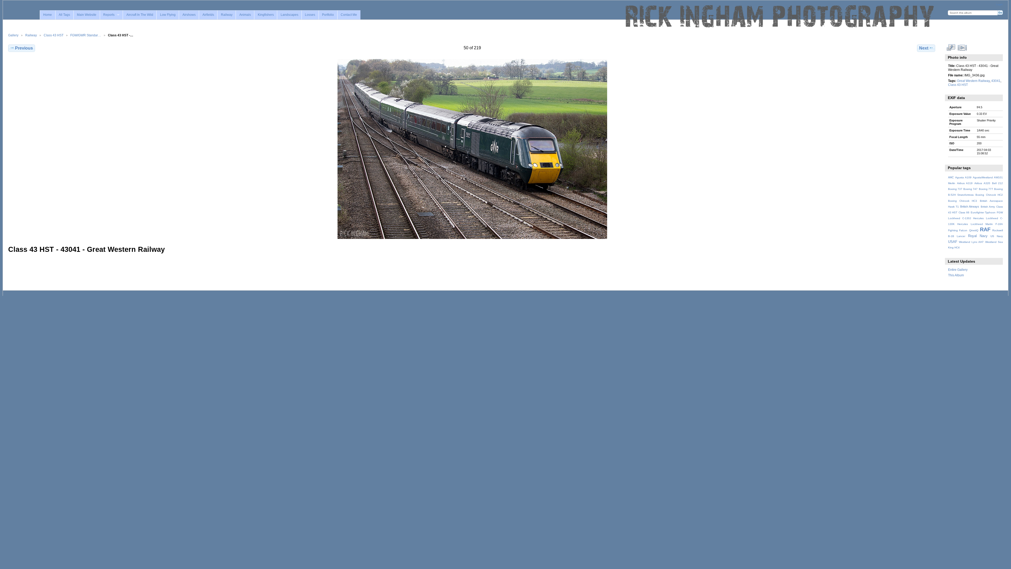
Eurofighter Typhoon (983, 212)
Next (923, 48)
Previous (24, 48)
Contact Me (349, 15)
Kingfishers (266, 15)
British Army (988, 206)
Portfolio (328, 15)
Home (47, 15)
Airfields (208, 15)
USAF (952, 242)
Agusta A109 (963, 177)
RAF (985, 229)
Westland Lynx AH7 (971, 242)
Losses (310, 15)
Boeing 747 (970, 189)
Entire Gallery (958, 269)
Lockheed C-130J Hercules (966, 218)
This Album (956, 275)
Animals (245, 15)
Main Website (86, 15)
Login (999, 4)
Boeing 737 (955, 189)
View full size (951, 47)
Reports (109, 15)
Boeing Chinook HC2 (989, 194)
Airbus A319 (965, 183)
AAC (951, 177)
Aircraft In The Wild (139, 15)
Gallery (13, 35)
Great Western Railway (973, 80)
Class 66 (964, 212)
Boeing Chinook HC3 (962, 200)
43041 (995, 80)
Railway (226, 15)
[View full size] (472, 149)
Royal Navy (978, 236)
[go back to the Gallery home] (780, 16)
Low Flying (168, 15)
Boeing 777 (986, 189)
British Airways (969, 206)
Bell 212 (997, 183)
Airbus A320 (982, 183)
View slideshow (962, 47)
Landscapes (289, 15)
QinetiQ (973, 230)
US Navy (996, 236)
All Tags (64, 15)
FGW (1000, 212)
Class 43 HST (53, 35)
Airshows (189, 15)
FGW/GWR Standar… (85, 35)
